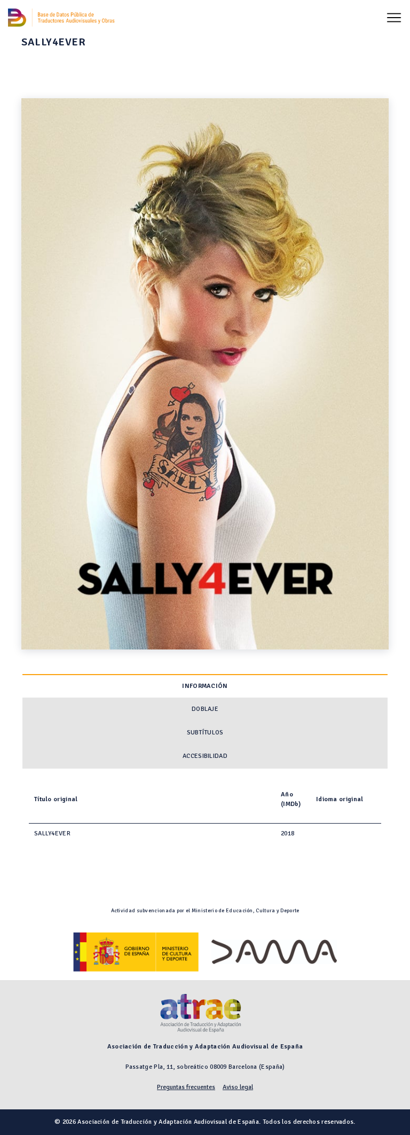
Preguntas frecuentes (186, 1087)
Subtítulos (205, 733)
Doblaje (205, 709)
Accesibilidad (205, 756)
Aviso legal (238, 1087)
